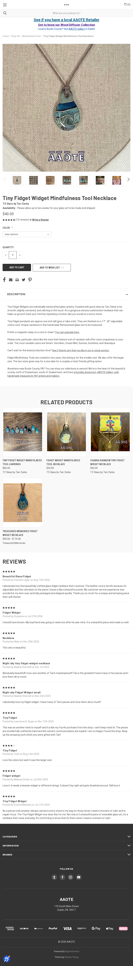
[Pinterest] (30, 279)
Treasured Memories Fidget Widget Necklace (20, 533)
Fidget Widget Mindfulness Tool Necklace (63, 462)
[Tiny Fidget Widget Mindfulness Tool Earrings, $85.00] (22, 432)
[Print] (17, 279)
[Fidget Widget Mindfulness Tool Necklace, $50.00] (66, 432)
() (128, 4)
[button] (39, 219)
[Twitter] (23, 279)
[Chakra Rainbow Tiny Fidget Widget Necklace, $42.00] (110, 432)
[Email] (10, 279)
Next (128, 180)
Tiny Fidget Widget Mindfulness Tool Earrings (22, 462)
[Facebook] (4, 279)
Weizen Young (71, 957)
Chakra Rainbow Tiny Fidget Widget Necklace (107, 462)
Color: (7, 227)
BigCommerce (72, 951)
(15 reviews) (23, 219)
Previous (5, 180)
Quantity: (8, 247)
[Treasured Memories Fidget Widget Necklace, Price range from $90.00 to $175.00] (22, 503)
